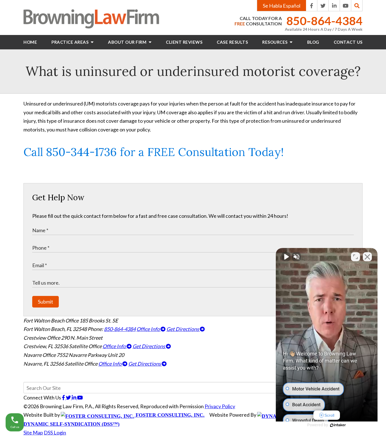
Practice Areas (70, 42)
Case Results (232, 42)
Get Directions (183, 329)
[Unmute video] (285, 256)
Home (30, 42)
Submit (45, 301)
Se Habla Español (281, 6)
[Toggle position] (355, 256)
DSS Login (55, 432)
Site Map (33, 432)
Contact (348, 42)
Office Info (148, 329)
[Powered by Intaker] (337, 425)
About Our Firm (128, 42)
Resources (275, 42)
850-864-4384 (324, 21)
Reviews (184, 42)
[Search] (357, 5)
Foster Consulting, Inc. (169, 415)
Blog (313, 42)
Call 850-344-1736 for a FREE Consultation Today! (153, 152)
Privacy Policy (220, 406)
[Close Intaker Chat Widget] (367, 256)
